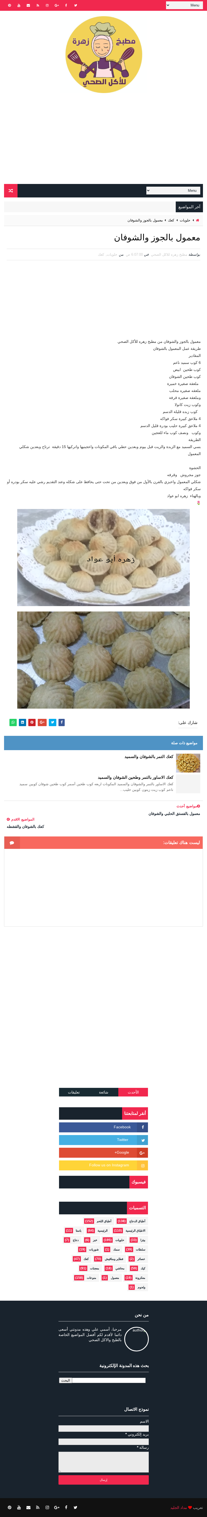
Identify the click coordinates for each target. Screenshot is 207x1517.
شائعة (103, 1092)
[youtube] (19, 5)
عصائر (141, 1258)
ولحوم (141, 1287)
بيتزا (142, 1240)
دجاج (76, 1240)
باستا (78, 1230)
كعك (171, 220)
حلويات (185, 220)
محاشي (120, 1268)
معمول (115, 1277)
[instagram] (47, 5)
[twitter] (75, 5)
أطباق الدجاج (137, 1221)
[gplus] (57, 5)
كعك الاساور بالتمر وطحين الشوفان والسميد (135, 777)
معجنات (94, 1268)
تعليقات (74, 1092)
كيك (143, 1268)
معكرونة (140, 1277)
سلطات (140, 1249)
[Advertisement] (103, 141)
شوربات (94, 1249)
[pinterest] (9, 5)
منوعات (91, 1277)
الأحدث (133, 1092)
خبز (95, 1240)
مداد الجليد (178, 1507)
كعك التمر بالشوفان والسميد (149, 756)
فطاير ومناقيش (114, 1258)
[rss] (38, 5)
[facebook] (66, 5)
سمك (116, 1249)
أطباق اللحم (104, 1221)
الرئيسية (103, 1230)
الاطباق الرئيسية (135, 1230)
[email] (28, 5)
